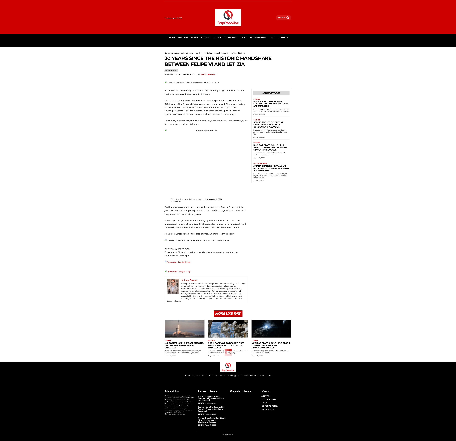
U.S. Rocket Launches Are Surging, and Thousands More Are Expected (271, 103)
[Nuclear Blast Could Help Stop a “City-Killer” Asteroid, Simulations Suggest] (271, 329)
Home (167, 53)
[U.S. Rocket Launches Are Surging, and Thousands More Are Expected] (184, 329)
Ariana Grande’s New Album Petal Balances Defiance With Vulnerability (271, 168)
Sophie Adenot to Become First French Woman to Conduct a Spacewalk (268, 124)
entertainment (177, 53)
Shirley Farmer (208, 74)
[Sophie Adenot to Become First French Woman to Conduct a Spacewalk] (228, 329)
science (256, 99)
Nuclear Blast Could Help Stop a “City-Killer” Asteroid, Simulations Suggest (270, 147)
